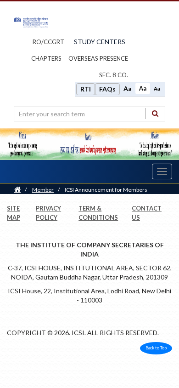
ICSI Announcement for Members (106, 189)
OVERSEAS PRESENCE (98, 58)
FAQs (107, 89)
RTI (85, 89)
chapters (46, 58)
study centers (99, 42)
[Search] (155, 113)
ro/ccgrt (48, 42)
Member (43, 189)
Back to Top (156, 347)
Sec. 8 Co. (113, 75)
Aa (127, 88)
